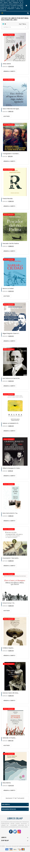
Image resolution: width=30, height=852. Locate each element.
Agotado (7, 116)
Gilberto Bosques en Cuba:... (11, 468)
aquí (8, 10)
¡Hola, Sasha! (7, 64)
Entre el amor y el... (9, 603)
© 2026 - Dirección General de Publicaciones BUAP (15, 846)
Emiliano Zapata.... (8, 648)
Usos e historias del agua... (11, 109)
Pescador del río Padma (11, 243)
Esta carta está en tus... (10, 513)
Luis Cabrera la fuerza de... (11, 378)
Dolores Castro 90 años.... (11, 693)
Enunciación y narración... (11, 558)
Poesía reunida (7, 199)
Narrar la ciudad (8, 288)
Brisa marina (7, 783)
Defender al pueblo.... (9, 738)
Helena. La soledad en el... (11, 423)
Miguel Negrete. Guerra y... (11, 333)
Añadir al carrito (9, 71)
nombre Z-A (15, 27)
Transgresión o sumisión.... (11, 154)
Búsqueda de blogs (9, 809)
